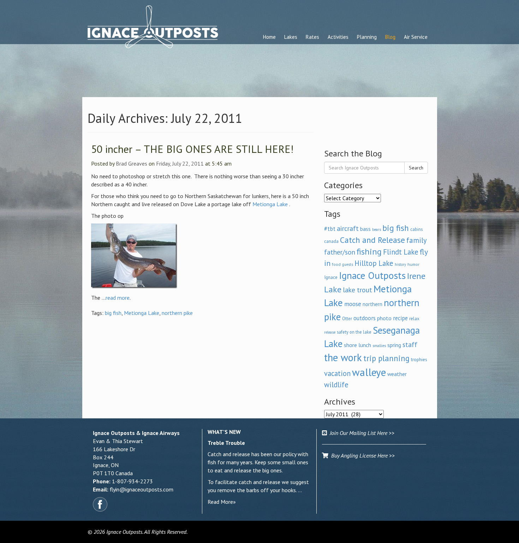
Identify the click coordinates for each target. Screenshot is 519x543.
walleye (369, 372)
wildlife (336, 384)
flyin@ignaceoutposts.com (141, 489)
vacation (337, 373)
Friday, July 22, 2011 (180, 163)
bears (376, 229)
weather (397, 373)
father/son (339, 251)
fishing (369, 251)
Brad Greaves (131, 163)
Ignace (331, 277)
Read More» (222, 501)
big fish (113, 312)
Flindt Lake (400, 252)
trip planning (386, 358)
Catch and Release (372, 239)
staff (409, 344)
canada (331, 241)
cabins (416, 229)
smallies (379, 345)
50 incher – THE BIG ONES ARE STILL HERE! (192, 149)
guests (347, 264)
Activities (338, 37)
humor (413, 264)
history (400, 264)
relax (414, 318)
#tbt (329, 229)
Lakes (290, 37)
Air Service (416, 37)
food (336, 264)
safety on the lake (354, 332)
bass (365, 228)
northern (372, 304)
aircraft (348, 228)
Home (269, 37)
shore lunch (357, 344)
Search (416, 168)
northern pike (177, 312)
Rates (312, 37)
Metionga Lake (270, 204)
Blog (390, 37)
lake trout (357, 289)
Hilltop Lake (373, 263)
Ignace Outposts (372, 275)
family (416, 240)
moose (352, 304)
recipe (400, 318)
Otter (347, 318)
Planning (367, 37)
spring (394, 344)
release (329, 332)
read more (118, 297)
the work (343, 357)
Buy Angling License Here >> (361, 455)
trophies (419, 359)
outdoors (364, 318)
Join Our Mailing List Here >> (360, 432)
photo (384, 318)
